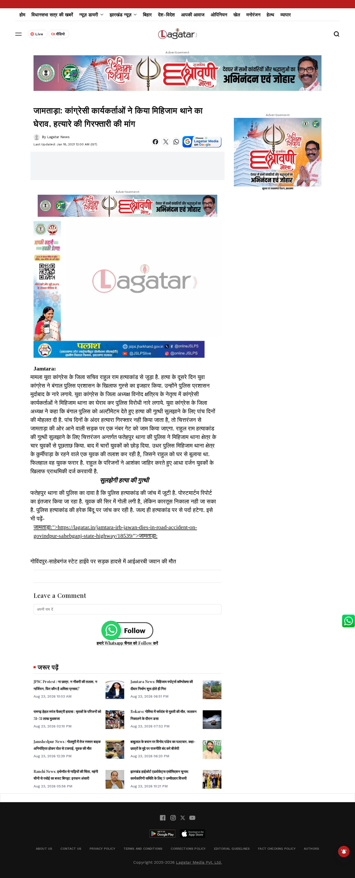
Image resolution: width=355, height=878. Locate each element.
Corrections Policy (188, 848)
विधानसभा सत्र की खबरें (52, 14)
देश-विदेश (166, 14)
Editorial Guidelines (232, 848)
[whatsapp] (176, 142)
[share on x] (166, 142)
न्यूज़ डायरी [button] (88, 14)
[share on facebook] (155, 142)
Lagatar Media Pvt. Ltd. (199, 862)
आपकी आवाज (193, 14)
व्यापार (285, 14)
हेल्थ (270, 14)
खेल (236, 14)
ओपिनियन (219, 14)
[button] (18, 34)
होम (22, 14)
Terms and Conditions (143, 848)
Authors (311, 848)
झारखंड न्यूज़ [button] (121, 14)
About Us (44, 848)
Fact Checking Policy (276, 848)
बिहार (147, 14)
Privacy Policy (102, 848)
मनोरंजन (253, 14)
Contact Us (71, 848)
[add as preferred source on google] (201, 141)
